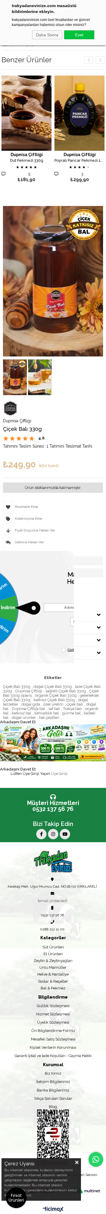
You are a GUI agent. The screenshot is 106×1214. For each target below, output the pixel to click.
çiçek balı (75, 704)
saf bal (54, 708)
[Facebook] (41, 834)
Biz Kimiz (53, 1073)
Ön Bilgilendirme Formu (53, 1030)
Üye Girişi (59, 773)
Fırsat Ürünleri (16, 1197)
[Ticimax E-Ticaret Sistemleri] (53, 1210)
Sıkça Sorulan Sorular (53, 1098)
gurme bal (71, 713)
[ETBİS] (53, 1138)
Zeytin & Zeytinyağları (53, 960)
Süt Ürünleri (53, 947)
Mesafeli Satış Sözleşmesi (53, 1039)
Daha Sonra (47, 34)
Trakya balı (72, 708)
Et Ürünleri (53, 954)
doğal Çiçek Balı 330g (53, 686)
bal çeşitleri (49, 717)
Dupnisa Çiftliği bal (28, 708)
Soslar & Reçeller (53, 981)
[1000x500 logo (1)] (53, 861)
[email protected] (52, 901)
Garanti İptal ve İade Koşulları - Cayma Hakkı (53, 1055)
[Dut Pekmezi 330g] (26, 113)
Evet (79, 34)
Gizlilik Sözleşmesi (53, 1006)
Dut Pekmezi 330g (26, 160)
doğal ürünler (24, 717)
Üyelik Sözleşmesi (53, 1022)
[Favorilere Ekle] (26, 130)
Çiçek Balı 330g (16, 686)
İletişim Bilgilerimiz (53, 1081)
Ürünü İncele (36, 130)
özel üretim (53, 704)
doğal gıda (30, 704)
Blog (53, 1107)
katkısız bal (21, 713)
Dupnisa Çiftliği (28, 691)
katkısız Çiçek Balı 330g (54, 700)
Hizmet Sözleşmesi (53, 1014)
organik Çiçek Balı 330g (56, 695)
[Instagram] (53, 834)
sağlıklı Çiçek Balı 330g (65, 691)
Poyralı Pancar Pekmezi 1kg (79, 160)
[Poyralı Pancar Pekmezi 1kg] (79, 113)
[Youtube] (65, 834)
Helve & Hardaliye (53, 974)
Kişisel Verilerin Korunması (53, 1047)
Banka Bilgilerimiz (53, 1090)
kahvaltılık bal (46, 713)
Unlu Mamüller (53, 967)
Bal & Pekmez (53, 988)
